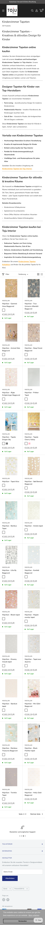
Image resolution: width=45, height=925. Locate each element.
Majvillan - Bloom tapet (11, 615)
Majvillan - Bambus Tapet (9, 527)
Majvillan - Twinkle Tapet (9, 794)
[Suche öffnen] (32, 10)
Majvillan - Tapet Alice (10, 481)
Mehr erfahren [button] (34, 915)
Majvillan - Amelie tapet (34, 526)
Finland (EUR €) (19, 889)
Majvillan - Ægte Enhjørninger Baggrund (11, 393)
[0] (41, 10)
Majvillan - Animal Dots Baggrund (11, 349)
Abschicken (9, 878)
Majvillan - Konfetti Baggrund (32, 571)
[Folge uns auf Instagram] (3, 899)
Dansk (5, 889)
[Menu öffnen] (3, 11)
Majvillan (6, 301)
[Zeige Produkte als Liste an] (42, 274)
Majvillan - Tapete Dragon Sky (9, 438)
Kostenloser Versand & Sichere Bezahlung (22, 2)
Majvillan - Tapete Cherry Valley (31, 438)
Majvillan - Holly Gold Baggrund (33, 794)
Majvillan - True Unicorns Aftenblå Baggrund (31, 306)
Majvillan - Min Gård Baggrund (32, 705)
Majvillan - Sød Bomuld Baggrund (33, 482)
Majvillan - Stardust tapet (9, 705)
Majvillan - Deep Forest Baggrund (33, 349)
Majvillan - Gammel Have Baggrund (9, 305)
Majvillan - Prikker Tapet (32, 393)
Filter (7, 274)
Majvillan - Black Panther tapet (31, 749)
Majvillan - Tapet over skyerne (33, 660)
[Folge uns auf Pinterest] (7, 899)
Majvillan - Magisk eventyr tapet (32, 616)
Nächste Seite (35, 814)
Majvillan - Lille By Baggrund (9, 571)
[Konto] (36, 10)
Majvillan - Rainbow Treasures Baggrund (9, 749)
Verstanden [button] (22, 921)
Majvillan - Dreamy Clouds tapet (9, 660)
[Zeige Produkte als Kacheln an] (38, 274)
